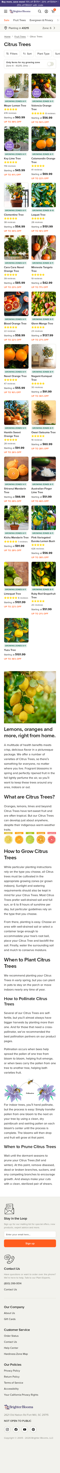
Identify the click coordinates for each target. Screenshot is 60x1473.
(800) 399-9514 (13, 1283)
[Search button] (39, 11)
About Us (9, 1312)
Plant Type (43, 53)
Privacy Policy (12, 1370)
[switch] (50, 64)
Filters (13, 53)
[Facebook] (16, 1429)
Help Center (11, 1347)
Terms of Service (13, 1382)
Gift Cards (10, 1318)
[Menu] (6, 11)
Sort (29, 53)
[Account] (46, 11)
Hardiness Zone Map (16, 1353)
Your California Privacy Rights (21, 1394)
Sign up (30, 1243)
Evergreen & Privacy (41, 20)
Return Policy (12, 1376)
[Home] (19, 11)
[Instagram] (7, 1429)
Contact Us (10, 1289)
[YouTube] (24, 1429)
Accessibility (11, 1388)
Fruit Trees (19, 20)
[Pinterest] (33, 1429)
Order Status (11, 1335)
